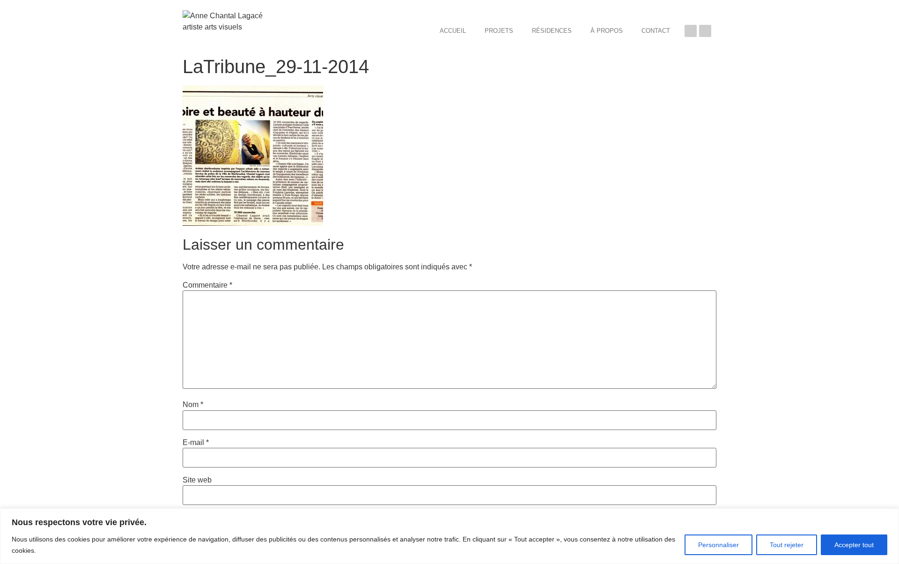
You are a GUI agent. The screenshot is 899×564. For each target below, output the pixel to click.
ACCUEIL (453, 30)
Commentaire (207, 285)
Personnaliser (718, 545)
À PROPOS (606, 30)
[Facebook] (691, 31)
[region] (449, 536)
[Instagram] (705, 31)
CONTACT (655, 30)
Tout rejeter (786, 545)
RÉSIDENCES (552, 30)
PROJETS (499, 30)
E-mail (196, 442)
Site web (197, 480)
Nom (193, 404)
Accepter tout (854, 545)
